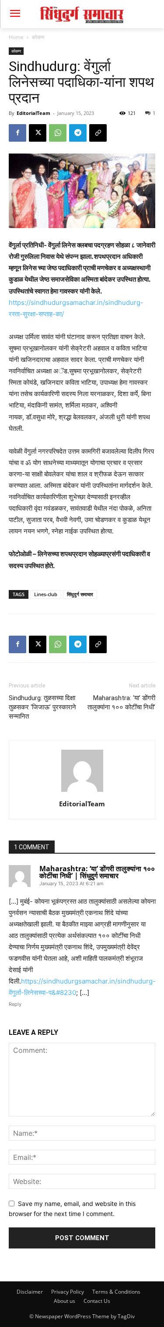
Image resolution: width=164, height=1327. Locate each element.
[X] (37, 133)
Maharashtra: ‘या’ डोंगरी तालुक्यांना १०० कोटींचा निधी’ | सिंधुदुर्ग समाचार (97, 872)
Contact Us (97, 1301)
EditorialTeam (33, 113)
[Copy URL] (98, 133)
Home (16, 37)
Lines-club (45, 594)
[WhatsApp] (57, 133)
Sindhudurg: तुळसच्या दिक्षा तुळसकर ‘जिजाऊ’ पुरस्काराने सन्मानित (42, 707)
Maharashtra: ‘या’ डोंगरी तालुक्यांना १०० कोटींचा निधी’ (121, 702)
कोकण (38, 37)
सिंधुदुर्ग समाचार (80, 594)
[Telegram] (78, 133)
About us (64, 1301)
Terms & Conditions (116, 1291)
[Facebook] (17, 133)
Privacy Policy (67, 1291)
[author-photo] (82, 791)
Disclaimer (30, 1291)
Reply (15, 1004)
